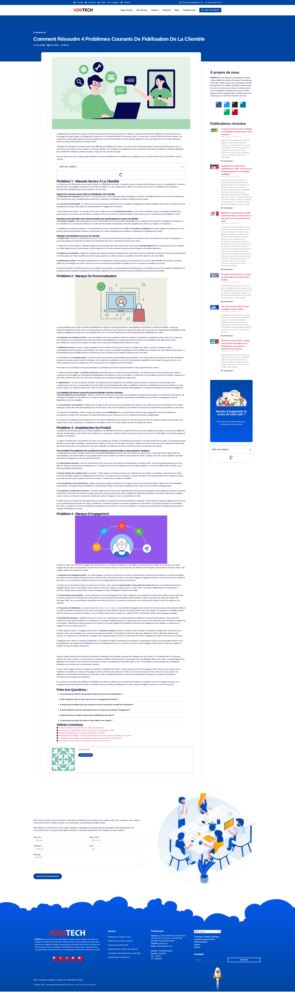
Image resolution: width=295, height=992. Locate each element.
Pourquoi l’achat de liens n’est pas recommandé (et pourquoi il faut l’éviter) (236, 277)
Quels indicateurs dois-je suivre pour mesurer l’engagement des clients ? (89, 699)
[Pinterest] (235, 112)
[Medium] (227, 112)
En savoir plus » (227, 161)
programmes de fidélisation (108, 608)
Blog (177, 10)
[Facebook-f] (219, 104)
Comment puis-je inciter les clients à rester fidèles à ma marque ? (86, 720)
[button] (182, 167)
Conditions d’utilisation (47, 980)
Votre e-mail (94, 837)
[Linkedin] (243, 104)
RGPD (79, 980)
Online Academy (200, 942)
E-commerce (39, 32)
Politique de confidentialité (66, 980)
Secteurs (154, 10)
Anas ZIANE (84, 749)
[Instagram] (235, 104)
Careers (197, 945)
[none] (207, 931)
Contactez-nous (189, 10)
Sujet (91, 846)
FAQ (35, 980)
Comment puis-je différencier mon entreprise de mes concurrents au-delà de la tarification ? (97, 705)
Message (36, 854)
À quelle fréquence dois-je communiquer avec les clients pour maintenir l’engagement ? (95, 710)
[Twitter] (227, 104)
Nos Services (142, 10)
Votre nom (37, 837)
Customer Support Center (204, 939)
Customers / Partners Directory (206, 937)
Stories (197, 947)
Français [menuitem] (201, 932)
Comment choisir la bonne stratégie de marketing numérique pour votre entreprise (236, 131)
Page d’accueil (126, 10)
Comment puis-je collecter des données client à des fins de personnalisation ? (91, 694)
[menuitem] (207, 931)
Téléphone (37, 846)
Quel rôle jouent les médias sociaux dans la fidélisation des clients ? (87, 715)
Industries (167, 10)
